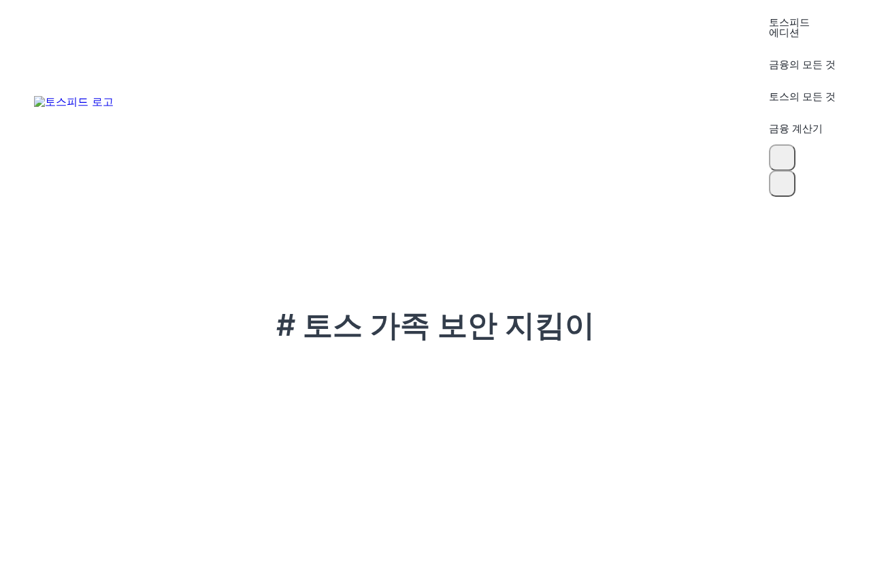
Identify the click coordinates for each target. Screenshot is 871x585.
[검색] (782, 157)
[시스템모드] (782, 183)
